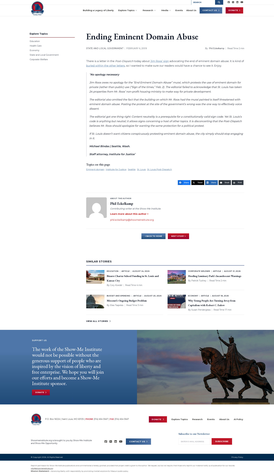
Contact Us (210, 10)
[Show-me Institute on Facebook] (229, 2)
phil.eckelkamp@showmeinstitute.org (132, 220)
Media (164, 10)
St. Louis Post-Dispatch (159, 169)
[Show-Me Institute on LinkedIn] (237, 2)
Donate (233, 10)
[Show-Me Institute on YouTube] (242, 2)
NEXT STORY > (178, 236)
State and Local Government (44, 55)
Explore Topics (126, 10)
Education (35, 41)
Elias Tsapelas (116, 305)
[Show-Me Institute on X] (233, 2)
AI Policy (238, 419)
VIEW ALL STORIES (97, 321)
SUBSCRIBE (221, 441)
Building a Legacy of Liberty (98, 10)
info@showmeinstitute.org (42, 468)
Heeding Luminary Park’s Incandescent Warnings (214, 276)
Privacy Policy (237, 457)
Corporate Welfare (39, 59)
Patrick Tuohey (198, 280)
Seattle (132, 169)
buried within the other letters (105, 65)
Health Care (36, 46)
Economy (34, 50)
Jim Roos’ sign (159, 61)
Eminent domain (95, 169)
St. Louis (141, 169)
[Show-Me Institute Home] (37, 8)
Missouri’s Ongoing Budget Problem (127, 300)
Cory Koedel (116, 285)
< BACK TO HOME (153, 236)
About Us (191, 10)
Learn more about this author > (129, 214)
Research (148, 10)
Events (179, 10)
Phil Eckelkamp (216, 48)
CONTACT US (137, 441)
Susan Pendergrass (200, 310)
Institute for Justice (116, 169)
